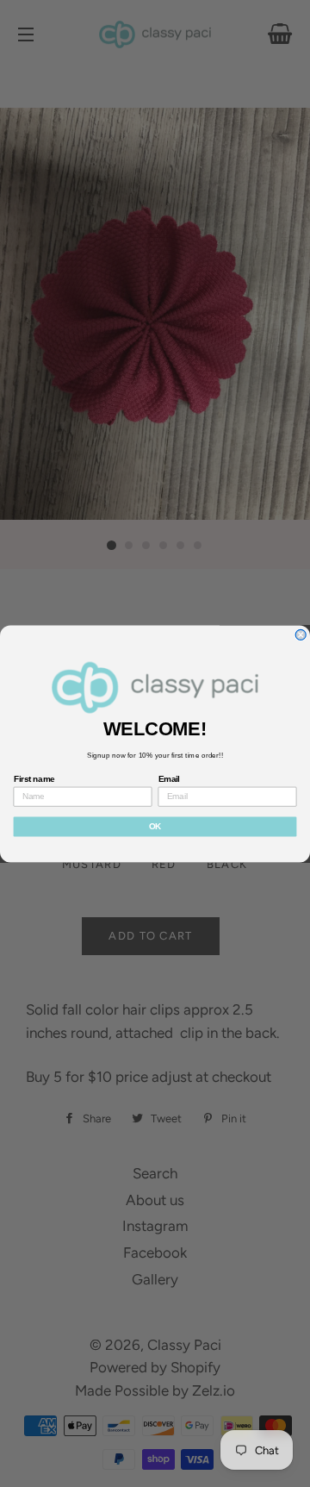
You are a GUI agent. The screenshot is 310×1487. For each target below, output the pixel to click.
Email (169, 778)
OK (155, 826)
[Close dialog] (300, 634)
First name (34, 778)
